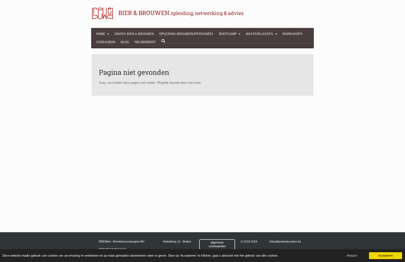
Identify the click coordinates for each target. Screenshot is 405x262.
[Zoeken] (163, 41)
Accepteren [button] (385, 255)
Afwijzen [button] (351, 255)
